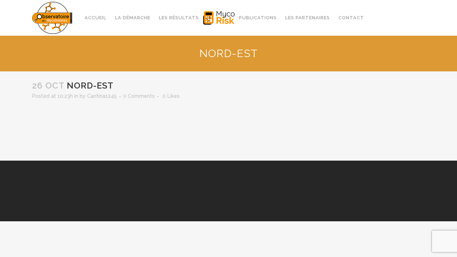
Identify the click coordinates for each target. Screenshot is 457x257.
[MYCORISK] (219, 18)
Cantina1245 (102, 96)
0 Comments (139, 96)
